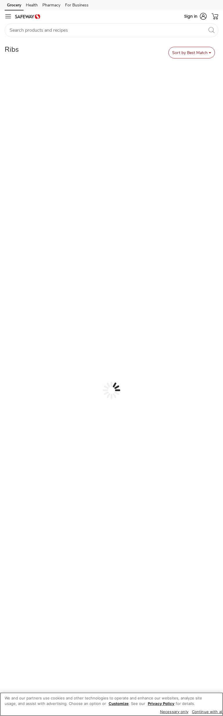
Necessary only (174, 712)
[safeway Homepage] (27, 16)
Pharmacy (51, 5)
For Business (77, 5)
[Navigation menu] (8, 16)
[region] (111, 704)
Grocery (14, 5)
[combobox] (111, 30)
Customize (119, 703)
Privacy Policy (161, 703)
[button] (195, 16)
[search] (211, 29)
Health (32, 5)
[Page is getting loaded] (111, 390)
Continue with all (207, 712)
